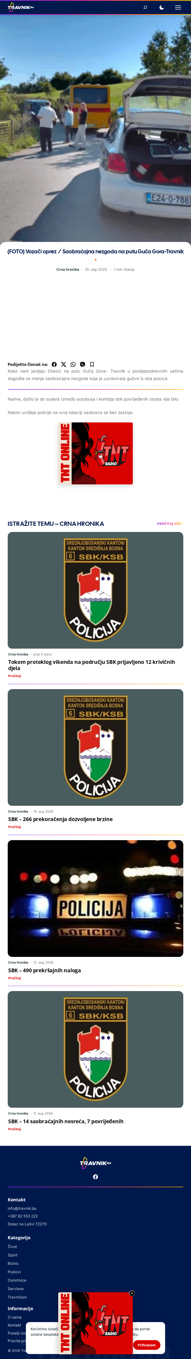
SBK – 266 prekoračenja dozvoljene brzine (60, 819)
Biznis (13, 1263)
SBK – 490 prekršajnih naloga (44, 970)
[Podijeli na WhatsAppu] (73, 364)
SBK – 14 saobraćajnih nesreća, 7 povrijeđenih (66, 1121)
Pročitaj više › (170, 523)
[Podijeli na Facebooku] (54, 364)
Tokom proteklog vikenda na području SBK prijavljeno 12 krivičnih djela (91, 665)
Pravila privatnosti (24, 1340)
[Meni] (178, 7)
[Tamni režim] (161, 7)
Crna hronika (67, 269)
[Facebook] (95, 1177)
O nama (15, 1317)
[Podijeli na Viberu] (83, 364)
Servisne (16, 1288)
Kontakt (14, 1325)
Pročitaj (14, 676)
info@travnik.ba (22, 1208)
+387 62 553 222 (23, 1216)
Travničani (17, 1297)
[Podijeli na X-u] (64, 364)
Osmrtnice (17, 1280)
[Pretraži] (145, 7)
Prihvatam (147, 1345)
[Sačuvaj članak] (92, 364)
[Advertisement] (96, 318)
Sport (12, 1255)
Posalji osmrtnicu (23, 1333)
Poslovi (14, 1272)
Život (12, 1246)
